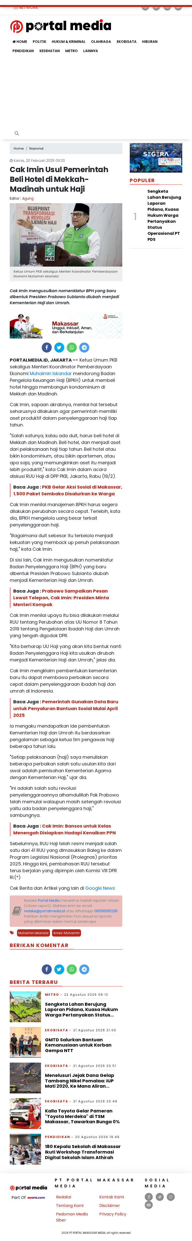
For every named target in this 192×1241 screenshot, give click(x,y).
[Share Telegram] (84, 347)
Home (21, 41)
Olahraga (101, 41)
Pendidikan (23, 50)
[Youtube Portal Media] (149, 1205)
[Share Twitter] (59, 347)
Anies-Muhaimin (66, 933)
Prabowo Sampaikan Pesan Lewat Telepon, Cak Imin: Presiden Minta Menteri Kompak (61, 598)
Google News (100, 888)
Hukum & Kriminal (69, 41)
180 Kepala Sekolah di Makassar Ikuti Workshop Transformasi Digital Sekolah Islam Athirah (83, 1151)
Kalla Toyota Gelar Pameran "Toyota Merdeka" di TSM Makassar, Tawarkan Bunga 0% (82, 1116)
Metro (71, 50)
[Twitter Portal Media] (160, 1197)
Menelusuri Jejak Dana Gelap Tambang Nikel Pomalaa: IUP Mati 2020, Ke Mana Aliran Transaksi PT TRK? (79, 1083)
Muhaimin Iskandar (50, 373)
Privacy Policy (112, 1214)
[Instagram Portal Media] (170, 1197)
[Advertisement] (96, 93)
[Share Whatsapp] (72, 347)
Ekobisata (126, 41)
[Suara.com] (36, 1197)
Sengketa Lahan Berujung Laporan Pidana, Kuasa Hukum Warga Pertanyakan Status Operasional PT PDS (81, 1012)
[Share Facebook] (46, 347)
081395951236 (106, 911)
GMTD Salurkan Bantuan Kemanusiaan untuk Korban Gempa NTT (78, 1045)
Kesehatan (50, 50)
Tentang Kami (70, 1205)
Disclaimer (109, 1205)
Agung (28, 198)
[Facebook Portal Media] (149, 1197)
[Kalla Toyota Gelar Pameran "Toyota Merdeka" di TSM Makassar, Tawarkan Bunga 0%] (25, 1113)
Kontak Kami (111, 1197)
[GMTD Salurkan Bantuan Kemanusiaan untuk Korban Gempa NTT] (25, 1042)
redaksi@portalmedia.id (44, 911)
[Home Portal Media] (61, 25)
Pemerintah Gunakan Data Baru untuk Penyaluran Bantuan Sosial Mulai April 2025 (65, 708)
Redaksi (63, 1197)
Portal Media (49, 900)
